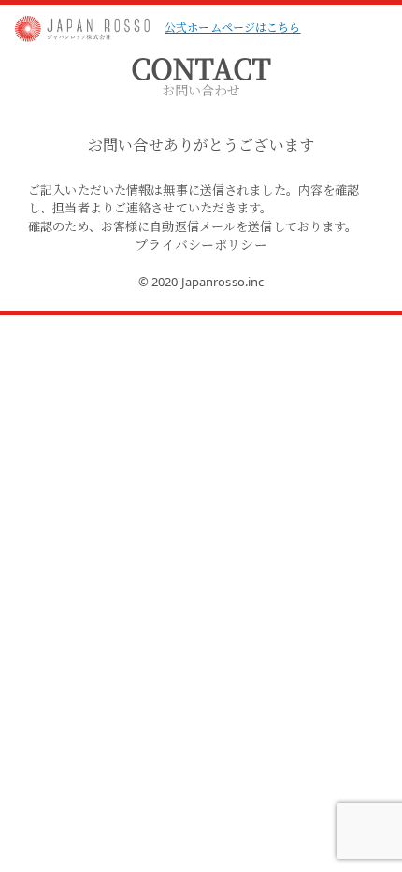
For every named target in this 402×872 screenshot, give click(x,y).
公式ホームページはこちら (233, 27)
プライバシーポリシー (200, 244)
